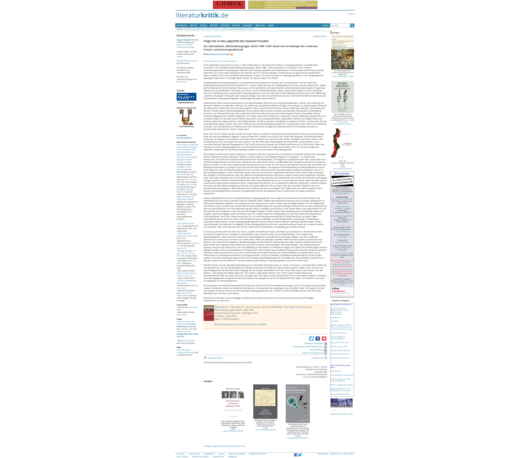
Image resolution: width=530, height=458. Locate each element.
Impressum (323, 454)
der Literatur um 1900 (339, 346)
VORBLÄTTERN (320, 36)
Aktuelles (182, 25)
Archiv (193, 25)
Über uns (260, 25)
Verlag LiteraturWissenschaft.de (233, 430)
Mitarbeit (248, 25)
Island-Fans (335, 321)
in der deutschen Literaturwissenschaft (185, 351)
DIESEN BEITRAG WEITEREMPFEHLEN (308, 346)
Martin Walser (185, 149)
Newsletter (218, 456)
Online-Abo (181, 81)
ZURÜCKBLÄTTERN (212, 36)
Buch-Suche (182, 456)
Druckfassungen (237, 454)
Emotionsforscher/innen (340, 354)
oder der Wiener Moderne (341, 350)
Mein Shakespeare (184, 154)
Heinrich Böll (182, 147)
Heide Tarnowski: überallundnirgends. (185, 234)
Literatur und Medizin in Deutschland (186, 281)
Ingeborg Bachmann (185, 190)
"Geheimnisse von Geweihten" (341, 207)
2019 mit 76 (181, 248)
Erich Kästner (336, 371)
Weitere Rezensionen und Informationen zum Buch (240, 324)
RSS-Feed (180, 454)
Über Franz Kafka (342, 242)
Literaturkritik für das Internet (342, 375)
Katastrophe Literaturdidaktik (342, 216)
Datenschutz (335, 454)
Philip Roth (193, 144)
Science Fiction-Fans (338, 333)
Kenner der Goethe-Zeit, (340, 342)
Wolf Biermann (188, 152)
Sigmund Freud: (187, 334)
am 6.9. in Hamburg (344, 230)
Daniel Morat (220, 306)
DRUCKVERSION (316, 350)
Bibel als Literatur (188, 340)
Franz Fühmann (190, 179)
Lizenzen (306, 377)
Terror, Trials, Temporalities (184, 294)
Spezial (203, 25)
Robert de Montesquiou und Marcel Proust (186, 274)
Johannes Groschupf (219, 54)
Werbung (232, 456)
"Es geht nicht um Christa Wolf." (186, 253)
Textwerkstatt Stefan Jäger (342, 253)
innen (347, 358)
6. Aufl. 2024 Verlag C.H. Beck (342, 76)
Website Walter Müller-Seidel (342, 414)
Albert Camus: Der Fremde (342, 199)
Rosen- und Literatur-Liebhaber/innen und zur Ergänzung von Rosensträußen (340, 311)
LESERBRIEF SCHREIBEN (313, 343)
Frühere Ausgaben (192, 29)
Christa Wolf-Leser (338, 358)
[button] (311, 338)
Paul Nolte (289, 306)
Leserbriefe (209, 454)
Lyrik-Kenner (335, 317)
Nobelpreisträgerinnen (342, 247)
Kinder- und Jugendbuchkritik (342, 385)
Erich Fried (181, 174)
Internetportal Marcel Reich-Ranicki (185, 198)
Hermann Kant (183, 157)
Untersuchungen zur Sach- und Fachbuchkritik (341, 380)
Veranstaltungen (200, 456)
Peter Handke (191, 184)
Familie (179, 56)
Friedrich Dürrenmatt (184, 160)
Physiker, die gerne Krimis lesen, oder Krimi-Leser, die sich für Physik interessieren (341, 327)
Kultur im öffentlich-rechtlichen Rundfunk (185, 45)
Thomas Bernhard (184, 168)
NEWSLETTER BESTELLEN (313, 353)
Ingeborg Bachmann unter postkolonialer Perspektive (341, 389)
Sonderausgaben (184, 138)
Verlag (351, 14)
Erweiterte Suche (257, 454)
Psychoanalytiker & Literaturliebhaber (338, 338)
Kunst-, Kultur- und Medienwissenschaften (234, 29)
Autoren (225, 25)
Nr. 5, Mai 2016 (208, 29)
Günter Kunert (183, 144)
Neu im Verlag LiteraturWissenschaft (342, 123)
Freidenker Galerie (342, 193)
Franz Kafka (181, 314)
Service (236, 25)
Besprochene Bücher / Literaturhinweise (220, 61)
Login (271, 25)
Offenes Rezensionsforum (187, 61)
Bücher (214, 25)
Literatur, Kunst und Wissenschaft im (186, 324)
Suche (325, 25)
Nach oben (348, 454)
